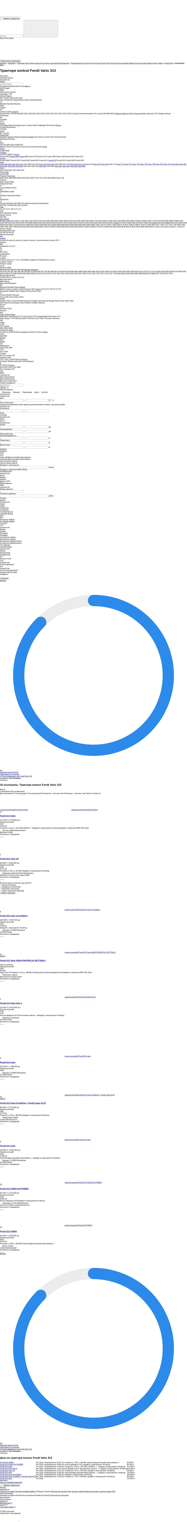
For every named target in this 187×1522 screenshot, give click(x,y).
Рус (4, 1488)
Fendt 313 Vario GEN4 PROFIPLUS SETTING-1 (23, 960)
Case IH (92, 63)
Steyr (156, 63)
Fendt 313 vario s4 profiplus (14, 916)
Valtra (160, 63)
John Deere (118, 63)
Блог (69, 1491)
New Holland (148, 63)
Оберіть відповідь (8, 893)
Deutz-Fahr (105, 63)
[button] (93, 49)
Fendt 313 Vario (7, 816)
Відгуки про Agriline (59, 1491)
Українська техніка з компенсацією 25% (99, 1491)
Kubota (125, 63)
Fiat (111, 63)
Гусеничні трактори (49, 63)
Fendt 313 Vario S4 (9, 859)
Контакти (18, 1482)
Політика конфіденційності (26, 1491)
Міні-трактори (36, 63)
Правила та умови (7, 1491)
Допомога (11, 1482)
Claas (98, 63)
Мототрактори (63, 63)
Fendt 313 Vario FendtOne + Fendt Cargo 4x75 (23, 1103)
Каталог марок (77, 1491)
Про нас (3, 1482)
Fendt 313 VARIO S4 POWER (14, 1189)
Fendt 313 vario (7, 1062)
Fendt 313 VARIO (8, 1231)
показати (4, 578)
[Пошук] (41, 28)
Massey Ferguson (136, 63)
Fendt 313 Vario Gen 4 (11, 1003)
